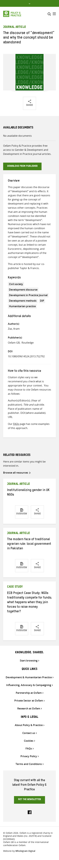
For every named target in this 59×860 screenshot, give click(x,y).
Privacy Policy (28, 756)
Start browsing (28, 660)
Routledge (28, 342)
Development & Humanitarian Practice (29, 677)
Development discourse (23, 289)
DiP (42, 300)
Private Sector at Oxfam (28, 700)
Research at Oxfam (28, 708)
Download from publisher (22, 166)
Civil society (16, 284)
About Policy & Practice (29, 725)
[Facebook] (29, 812)
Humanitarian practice (22, 306)
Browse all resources (15, 472)
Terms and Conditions (29, 764)
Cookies (28, 740)
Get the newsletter (29, 799)
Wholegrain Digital (25, 850)
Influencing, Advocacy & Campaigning (28, 685)
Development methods (23, 300)
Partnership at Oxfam (29, 692)
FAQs (16, 424)
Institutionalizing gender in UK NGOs (28, 493)
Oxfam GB (14, 342)
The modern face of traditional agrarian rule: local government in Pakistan (29, 544)
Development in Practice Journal (28, 295)
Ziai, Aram (14, 328)
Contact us (28, 733)
